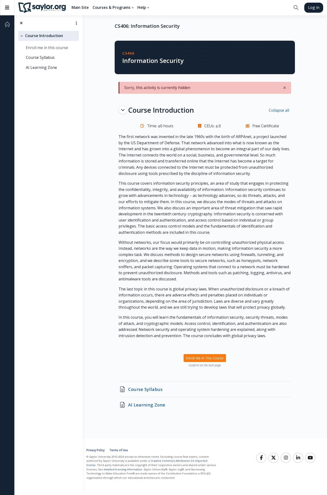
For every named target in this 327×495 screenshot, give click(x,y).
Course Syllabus (40, 57)
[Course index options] (76, 23)
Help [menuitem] (141, 7)
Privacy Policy (95, 450)
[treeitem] (48, 51)
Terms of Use (118, 450)
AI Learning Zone (41, 67)
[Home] (7, 24)
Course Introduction (44, 35)
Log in (313, 7)
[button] (296, 7)
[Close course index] (21, 23)
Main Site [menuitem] (80, 7)
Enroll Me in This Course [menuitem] (205, 358)
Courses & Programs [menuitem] (111, 7)
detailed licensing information (123, 469)
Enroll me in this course (47, 47)
